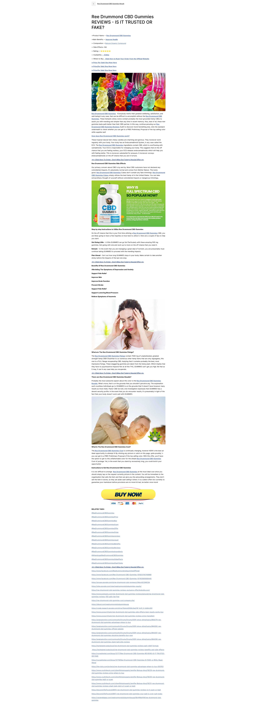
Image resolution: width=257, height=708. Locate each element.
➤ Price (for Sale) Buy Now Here (104, 63)
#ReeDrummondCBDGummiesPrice (105, 517)
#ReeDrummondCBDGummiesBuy (104, 521)
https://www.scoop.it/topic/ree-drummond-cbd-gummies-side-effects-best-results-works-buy (127, 612)
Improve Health (112, 39)
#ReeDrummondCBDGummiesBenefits (106, 544)
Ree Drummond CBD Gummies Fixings (110, 356)
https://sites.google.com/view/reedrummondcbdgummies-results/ (116, 586)
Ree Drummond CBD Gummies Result (110, 4)
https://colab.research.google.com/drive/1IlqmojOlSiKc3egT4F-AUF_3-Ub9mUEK (122, 608)
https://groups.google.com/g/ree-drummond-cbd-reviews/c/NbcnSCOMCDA (121, 582)
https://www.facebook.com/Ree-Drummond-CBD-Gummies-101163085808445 (121, 579)
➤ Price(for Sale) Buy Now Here (104, 66)
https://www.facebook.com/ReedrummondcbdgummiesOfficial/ (116, 571)
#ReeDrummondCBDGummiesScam (105, 524)
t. (93, 4)
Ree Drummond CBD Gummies (118, 36)
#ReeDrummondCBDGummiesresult (105, 540)
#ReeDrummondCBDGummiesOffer (105, 528)
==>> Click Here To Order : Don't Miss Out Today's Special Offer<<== (118, 160)
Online (106, 55)
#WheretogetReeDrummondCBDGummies (107, 555)
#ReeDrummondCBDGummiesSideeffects (107, 559)
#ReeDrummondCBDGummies (103, 513)
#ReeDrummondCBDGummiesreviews (106, 536)
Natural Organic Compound (115, 43)
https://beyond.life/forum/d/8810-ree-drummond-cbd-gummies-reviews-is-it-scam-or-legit (126, 690)
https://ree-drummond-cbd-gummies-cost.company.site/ (113, 600)
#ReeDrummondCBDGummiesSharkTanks (107, 563)
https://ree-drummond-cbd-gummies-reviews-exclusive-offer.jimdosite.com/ (121, 590)
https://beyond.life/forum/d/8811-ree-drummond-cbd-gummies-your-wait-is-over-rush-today (127, 694)
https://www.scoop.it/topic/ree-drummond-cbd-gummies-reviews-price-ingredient (123, 616)
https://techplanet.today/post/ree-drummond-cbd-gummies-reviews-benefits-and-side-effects (128, 650)
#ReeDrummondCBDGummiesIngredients (107, 552)
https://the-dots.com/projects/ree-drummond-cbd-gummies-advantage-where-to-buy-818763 (127, 667)
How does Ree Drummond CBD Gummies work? (111, 136)
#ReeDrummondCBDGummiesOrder (105, 532)
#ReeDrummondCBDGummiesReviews (106, 548)
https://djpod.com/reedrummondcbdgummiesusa (110, 604)
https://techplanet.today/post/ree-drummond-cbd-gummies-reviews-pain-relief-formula (125, 646)
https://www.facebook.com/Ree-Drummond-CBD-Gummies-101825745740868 (121, 575)
